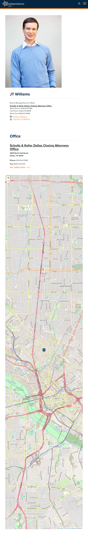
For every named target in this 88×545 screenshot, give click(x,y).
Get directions (19, 167)
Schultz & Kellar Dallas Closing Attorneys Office (31, 106)
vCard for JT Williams (21, 119)
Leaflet (61, 528)
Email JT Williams (20, 116)
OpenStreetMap (70, 528)
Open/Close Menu (84, 4)
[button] (44, 350)
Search (79, 3)
